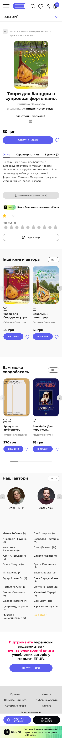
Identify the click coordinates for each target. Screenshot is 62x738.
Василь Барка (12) (45, 572)
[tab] (6, 155)
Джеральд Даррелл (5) (15, 608)
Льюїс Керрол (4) (44, 533)
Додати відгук (33, 237)
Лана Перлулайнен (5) (46, 580)
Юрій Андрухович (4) (14, 557)
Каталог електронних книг (33, 31)
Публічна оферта (47, 700)
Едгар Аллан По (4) (15, 578)
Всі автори (40, 614)
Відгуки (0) (52, 154)
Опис (6, 154)
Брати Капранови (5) (45, 566)
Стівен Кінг (16, 507)
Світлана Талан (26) (46, 586)
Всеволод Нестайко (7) (46, 540)
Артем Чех (46, 507)
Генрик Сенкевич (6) (14, 594)
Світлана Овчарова (31, 104)
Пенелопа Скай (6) (14, 586)
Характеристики (27, 154)
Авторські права (15, 705)
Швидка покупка (46, 720)
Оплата (46, 705)
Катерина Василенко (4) (11, 549)
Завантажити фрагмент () (32, 195)
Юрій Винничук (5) (46, 606)
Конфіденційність (15, 700)
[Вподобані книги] (40, 7)
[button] (59, 288)
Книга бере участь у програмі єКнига (38, 207)
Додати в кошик (28, 140)
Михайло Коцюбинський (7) (14, 616)
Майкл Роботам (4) (14, 533)
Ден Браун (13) (43, 600)
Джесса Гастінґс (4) (15, 600)
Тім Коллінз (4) (12, 572)
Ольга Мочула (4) (13, 564)
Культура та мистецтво (21, 35)
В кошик (13, 336)
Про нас (15, 694)
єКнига (46, 694)
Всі (53, 259)
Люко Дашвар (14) (45, 547)
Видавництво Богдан (40, 108)
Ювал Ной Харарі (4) (45, 594)
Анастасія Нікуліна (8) (15, 540)
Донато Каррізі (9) (45, 555)
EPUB (12, 31)
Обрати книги (31, 668)
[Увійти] (48, 7)
